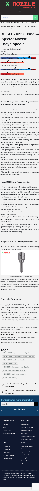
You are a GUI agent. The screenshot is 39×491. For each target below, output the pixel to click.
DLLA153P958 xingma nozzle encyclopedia (16, 353)
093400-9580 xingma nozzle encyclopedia (16, 367)
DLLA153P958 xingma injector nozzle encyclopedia (18, 356)
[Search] (35, 17)
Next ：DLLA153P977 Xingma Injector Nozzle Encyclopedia (20, 392)
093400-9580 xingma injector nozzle (14, 370)
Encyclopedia (15, 26)
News (8, 26)
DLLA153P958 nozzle (9, 363)
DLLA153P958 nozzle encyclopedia (14, 360)
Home (3, 26)
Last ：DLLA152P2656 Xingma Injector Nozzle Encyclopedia (21, 385)
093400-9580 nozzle (9, 377)
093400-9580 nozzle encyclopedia (13, 374)
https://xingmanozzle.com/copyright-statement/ (16, 342)
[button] (19, 10)
